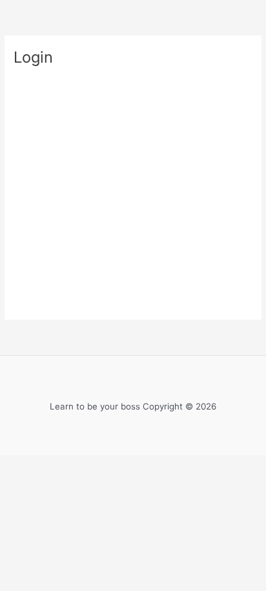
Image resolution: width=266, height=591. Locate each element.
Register (195, 242)
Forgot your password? (133, 280)
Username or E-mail (60, 92)
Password (37, 147)
